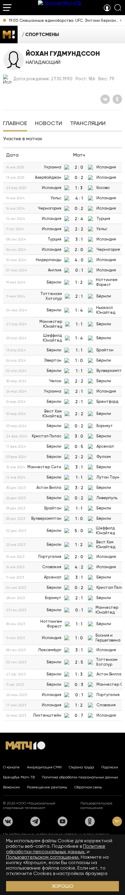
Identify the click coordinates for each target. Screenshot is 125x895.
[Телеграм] (35, 821)
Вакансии (11, 787)
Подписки (109, 767)
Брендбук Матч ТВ (19, 777)
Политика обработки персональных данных (80, 777)
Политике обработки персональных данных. (55, 848)
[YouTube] (62, 821)
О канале (11, 767)
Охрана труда (81, 767)
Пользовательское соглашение (96, 805)
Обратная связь (88, 787)
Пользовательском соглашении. (42, 857)
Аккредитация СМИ (44, 767)
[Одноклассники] (117, 99)
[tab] (15, 123)
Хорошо (62, 886)
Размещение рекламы (47, 787)
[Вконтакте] (105, 99)
